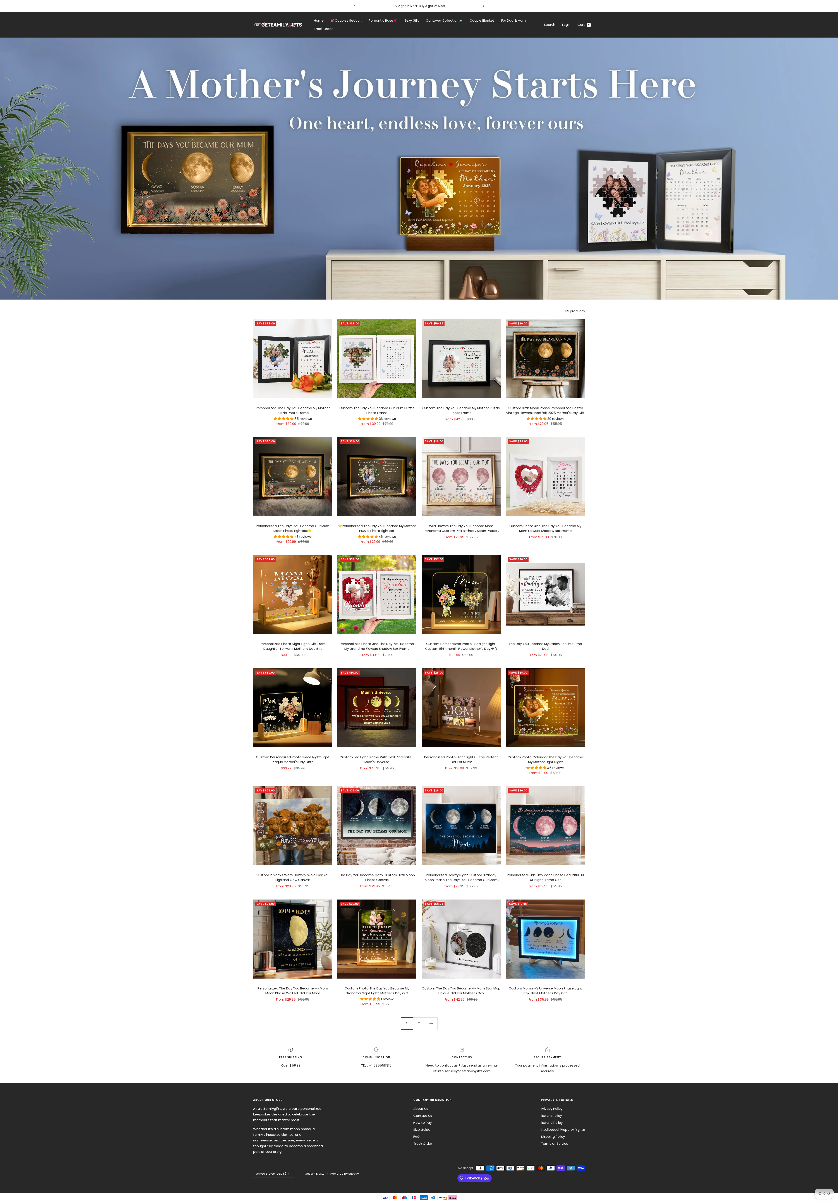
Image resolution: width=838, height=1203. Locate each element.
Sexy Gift (411, 20)
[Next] (431, 1023)
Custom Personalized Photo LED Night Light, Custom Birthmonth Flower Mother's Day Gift (461, 646)
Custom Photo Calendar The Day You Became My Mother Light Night (545, 759)
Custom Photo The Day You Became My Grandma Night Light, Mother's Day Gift (377, 991)
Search (549, 24)
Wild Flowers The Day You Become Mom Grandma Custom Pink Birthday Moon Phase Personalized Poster (461, 528)
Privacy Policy (551, 1108)
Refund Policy (552, 1122)
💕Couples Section (346, 20)
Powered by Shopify (344, 1174)
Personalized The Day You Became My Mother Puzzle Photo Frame (293, 410)
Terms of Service (554, 1143)
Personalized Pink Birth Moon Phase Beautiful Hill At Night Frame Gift (545, 877)
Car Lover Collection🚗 (444, 20)
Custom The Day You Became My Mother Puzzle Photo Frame (461, 410)
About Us (420, 1108)
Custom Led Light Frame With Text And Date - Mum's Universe (377, 759)
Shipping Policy (553, 1136)
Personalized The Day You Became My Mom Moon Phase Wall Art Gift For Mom (293, 991)
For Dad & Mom (513, 20)
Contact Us (422, 1115)
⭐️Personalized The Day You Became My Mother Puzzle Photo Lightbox (377, 528)
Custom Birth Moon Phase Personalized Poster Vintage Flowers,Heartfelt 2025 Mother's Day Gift (545, 410)
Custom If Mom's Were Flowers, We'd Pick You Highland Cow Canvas (293, 877)
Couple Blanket (482, 20)
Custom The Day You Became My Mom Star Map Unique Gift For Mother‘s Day (461, 991)
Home (319, 20)
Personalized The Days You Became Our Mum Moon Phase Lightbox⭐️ (292, 528)
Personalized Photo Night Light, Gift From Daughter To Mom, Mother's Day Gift (293, 646)
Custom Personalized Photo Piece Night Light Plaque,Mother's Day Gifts (292, 759)
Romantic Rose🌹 (383, 20)
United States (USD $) (271, 1174)
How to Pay (422, 1122)
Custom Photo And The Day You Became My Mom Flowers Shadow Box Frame (545, 528)
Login (566, 24)
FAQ (416, 1136)
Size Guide (421, 1129)
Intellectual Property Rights (563, 1129)
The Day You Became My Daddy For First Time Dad (545, 646)
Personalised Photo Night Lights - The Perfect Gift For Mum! (461, 759)
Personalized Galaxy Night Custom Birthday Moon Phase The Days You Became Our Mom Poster (461, 877)
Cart (583, 24)
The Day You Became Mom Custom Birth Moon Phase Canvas (377, 877)
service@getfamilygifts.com (468, 1071)
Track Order (323, 28)
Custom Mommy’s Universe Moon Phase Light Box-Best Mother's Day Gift (545, 991)
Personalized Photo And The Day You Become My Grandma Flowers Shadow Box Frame (377, 646)
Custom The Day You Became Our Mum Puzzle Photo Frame (377, 410)
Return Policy (551, 1115)
